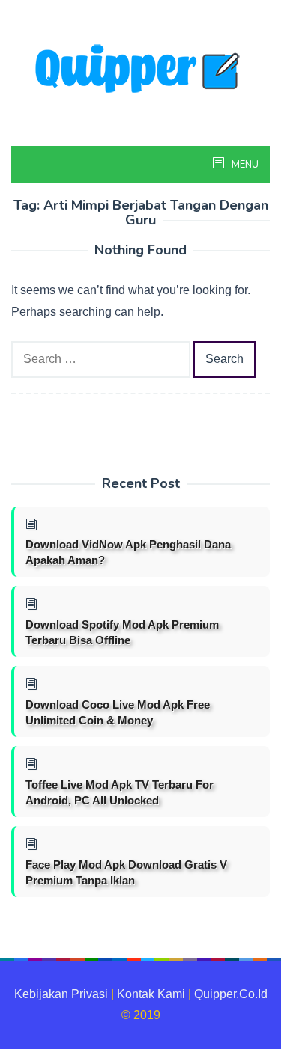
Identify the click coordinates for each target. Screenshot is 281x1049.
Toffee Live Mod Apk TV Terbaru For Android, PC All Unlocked (119, 792)
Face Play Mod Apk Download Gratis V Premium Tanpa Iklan (126, 872)
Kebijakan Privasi (61, 994)
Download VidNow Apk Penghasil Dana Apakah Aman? (128, 552)
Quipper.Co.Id (231, 994)
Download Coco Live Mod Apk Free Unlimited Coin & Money (117, 712)
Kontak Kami (151, 994)
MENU (244, 164)
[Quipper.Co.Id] (140, 70)
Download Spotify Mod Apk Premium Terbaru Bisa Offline (122, 632)
